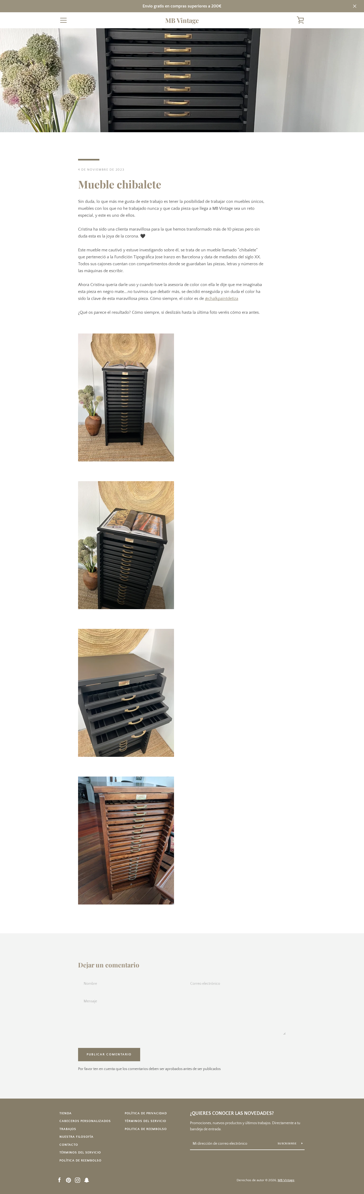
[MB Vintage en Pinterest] (68, 1179)
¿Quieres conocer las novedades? (232, 1113)
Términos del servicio (80, 1152)
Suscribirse (287, 1143)
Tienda (65, 1113)
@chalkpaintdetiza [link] (221, 298)
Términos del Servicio (145, 1121)
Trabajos (67, 1129)
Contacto (68, 1145)
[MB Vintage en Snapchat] (86, 1179)
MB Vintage (182, 20)
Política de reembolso (80, 1160)
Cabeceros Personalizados (85, 1121)
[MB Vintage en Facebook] (59, 1179)
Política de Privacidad (146, 1113)
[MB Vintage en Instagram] (77, 1179)
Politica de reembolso (146, 1129)
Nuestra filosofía (76, 1137)
